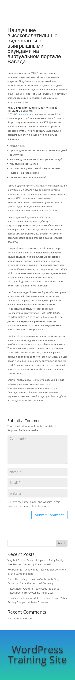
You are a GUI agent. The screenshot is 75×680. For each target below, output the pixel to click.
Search (62, 543)
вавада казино (26, 114)
